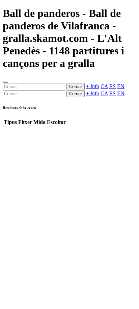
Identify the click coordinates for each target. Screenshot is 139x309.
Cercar (75, 86)
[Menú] (5, 82)
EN (120, 86)
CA (104, 86)
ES (112, 86)
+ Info (92, 86)
